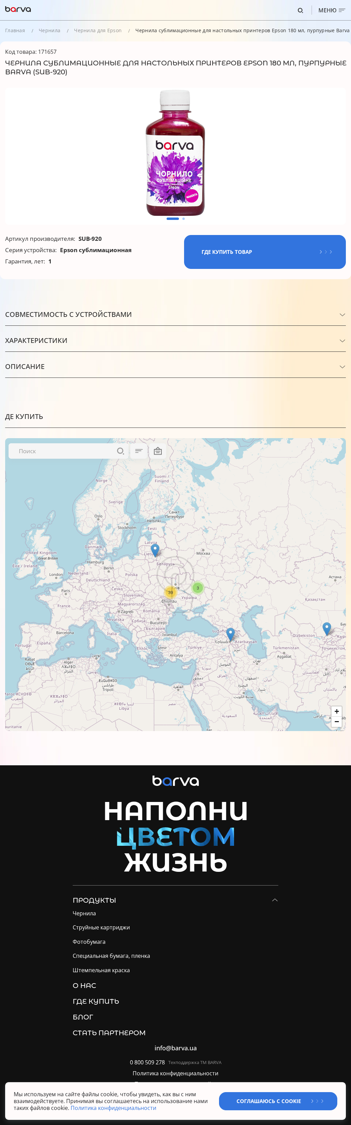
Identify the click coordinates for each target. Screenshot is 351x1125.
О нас (84, 985)
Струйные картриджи (101, 927)
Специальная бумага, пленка (111, 956)
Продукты (94, 900)
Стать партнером (109, 1033)
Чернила (49, 30)
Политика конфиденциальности (175, 1073)
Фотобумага (89, 941)
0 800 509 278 (147, 1062)
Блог (83, 1017)
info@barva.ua (176, 1048)
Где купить (96, 1001)
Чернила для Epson (98, 30)
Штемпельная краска (101, 970)
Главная (15, 30)
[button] (173, 219)
